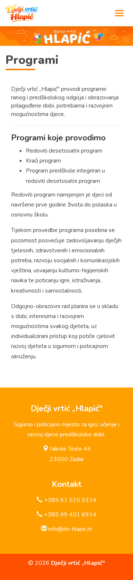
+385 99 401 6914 (70, 515)
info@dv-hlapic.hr (70, 529)
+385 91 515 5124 (70, 500)
